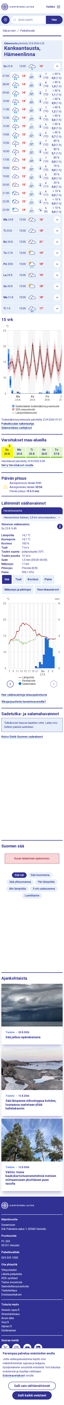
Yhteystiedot (9, 1270)
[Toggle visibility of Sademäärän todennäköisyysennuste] (35, 406)
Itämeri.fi (6, 1326)
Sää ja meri (9, 30)
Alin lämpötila (17, 888)
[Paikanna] (5, 20)
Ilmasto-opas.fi (10, 1310)
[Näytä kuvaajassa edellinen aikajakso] (10, 684)
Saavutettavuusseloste (15, 1286)
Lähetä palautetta (11, 1274)
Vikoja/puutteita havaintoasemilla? (23, 701)
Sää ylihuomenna (20, 881)
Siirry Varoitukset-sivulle (17, 465)
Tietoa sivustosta (11, 1282)
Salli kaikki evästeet (32, 1395)
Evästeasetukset (11, 1294)
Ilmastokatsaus (10, 1314)
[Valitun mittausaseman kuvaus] (60, 526)
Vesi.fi (5, 1322)
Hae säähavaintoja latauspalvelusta (24, 694)
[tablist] (32, 584)
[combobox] (30, 20)
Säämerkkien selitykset (16, 427)
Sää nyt (19, 875)
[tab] (7, 579)
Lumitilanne (32, 895)
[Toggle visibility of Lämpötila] (26, 677)
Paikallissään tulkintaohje (17, 423)
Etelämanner (8, 1330)
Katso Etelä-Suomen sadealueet (22, 736)
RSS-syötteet (9, 1278)
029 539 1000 (9, 1257)
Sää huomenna (40, 875)
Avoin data (7, 1318)
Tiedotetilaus (9, 1290)
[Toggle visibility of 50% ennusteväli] (23, 409)
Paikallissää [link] (27, 30)
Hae (54, 19)
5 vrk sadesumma (44, 888)
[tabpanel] (32, 641)
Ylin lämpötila (46, 881)
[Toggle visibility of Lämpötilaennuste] (24, 412)
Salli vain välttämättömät (32, 1386)
